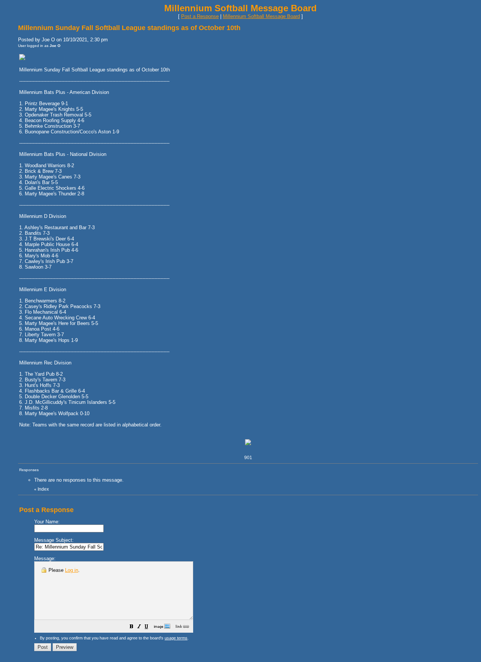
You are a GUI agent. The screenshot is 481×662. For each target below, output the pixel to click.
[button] (132, 627)
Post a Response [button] (200, 16)
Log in (71, 570)
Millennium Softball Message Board (261, 16)
